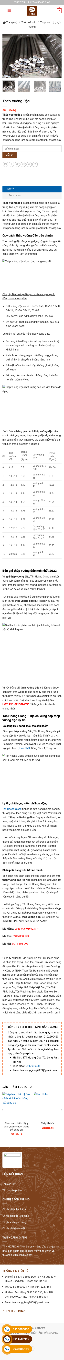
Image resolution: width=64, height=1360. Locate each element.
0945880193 (21, 1349)
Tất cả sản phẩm (12, 1190)
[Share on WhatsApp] (5, 164)
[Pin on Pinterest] (29, 164)
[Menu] (9, 11)
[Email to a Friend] (23, 164)
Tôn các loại (9, 1184)
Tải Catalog (14, 195)
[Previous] (8, 55)
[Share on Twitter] (17, 164)
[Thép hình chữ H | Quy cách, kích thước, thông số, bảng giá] (16, 1106)
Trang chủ (11, 22)
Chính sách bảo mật (13, 1228)
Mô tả (10, 189)
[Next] (56, 55)
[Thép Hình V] (48, 1106)
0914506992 (21, 1339)
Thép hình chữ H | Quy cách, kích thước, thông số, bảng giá (16, 1126)
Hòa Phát (24, 748)
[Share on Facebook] (11, 164)
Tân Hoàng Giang (11, 809)
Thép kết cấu (28, 22)
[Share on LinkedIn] (35, 164)
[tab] (32, 189)
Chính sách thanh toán (14, 1209)
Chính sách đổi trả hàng (15, 1215)
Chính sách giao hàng (14, 1222)
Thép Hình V (47, 1123)
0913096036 (33, 1065)
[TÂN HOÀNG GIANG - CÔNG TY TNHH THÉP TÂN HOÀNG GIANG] (32, 10)
